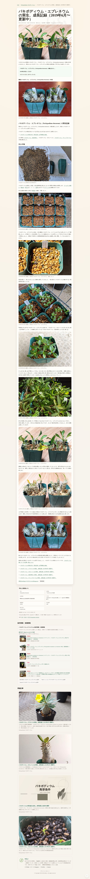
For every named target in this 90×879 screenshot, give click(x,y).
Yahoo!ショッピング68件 (29, 632)
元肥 (36, 187)
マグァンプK (47, 187)
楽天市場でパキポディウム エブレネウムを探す (29, 679)
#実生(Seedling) (22, 581)
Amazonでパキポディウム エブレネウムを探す (29, 682)
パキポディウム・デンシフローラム (62, 137)
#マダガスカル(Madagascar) (32, 581)
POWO (25, 617)
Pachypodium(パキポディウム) (28, 4)
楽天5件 (21, 632)
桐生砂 (22, 187)
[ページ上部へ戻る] (86, 875)
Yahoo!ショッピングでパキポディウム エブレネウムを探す (53, 679)
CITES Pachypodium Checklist (33, 617)
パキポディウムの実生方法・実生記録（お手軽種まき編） (33, 134)
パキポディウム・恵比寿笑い (31, 137)
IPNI (22, 617)
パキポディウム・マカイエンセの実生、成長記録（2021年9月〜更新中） (37, 846)
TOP (18, 5)
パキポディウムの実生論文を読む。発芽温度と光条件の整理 (34, 805)
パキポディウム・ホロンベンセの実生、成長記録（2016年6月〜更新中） (37, 571)
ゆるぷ (39, 22)
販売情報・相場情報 (46, 22)
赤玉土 (26, 187)
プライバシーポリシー (45, 871)
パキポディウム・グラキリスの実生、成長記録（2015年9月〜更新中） (36, 568)
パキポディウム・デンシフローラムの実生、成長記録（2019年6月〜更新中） (38, 577)
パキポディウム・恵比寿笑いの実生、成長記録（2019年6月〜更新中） (36, 574)
